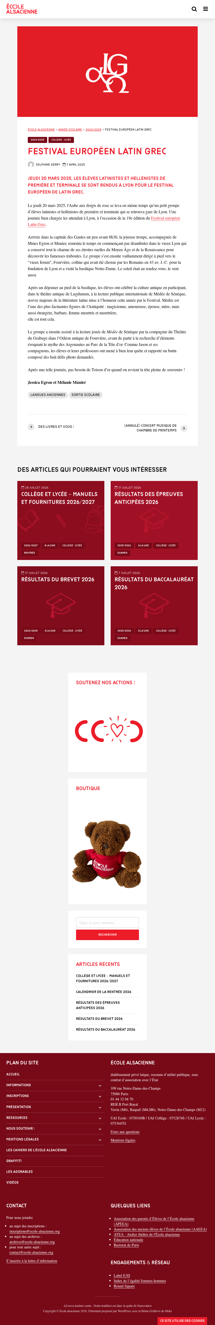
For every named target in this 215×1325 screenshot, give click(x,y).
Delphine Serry (47, 164)
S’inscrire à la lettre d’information (31, 1260)
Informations (18, 1085)
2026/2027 (30, 545)
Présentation (18, 1107)
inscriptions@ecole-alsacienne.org (34, 1231)
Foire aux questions (125, 1131)
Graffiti (14, 1161)
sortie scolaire (86, 395)
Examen (122, 553)
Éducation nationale (128, 1239)
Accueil (13, 1074)
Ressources (17, 1118)
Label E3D (122, 1275)
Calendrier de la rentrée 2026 (103, 992)
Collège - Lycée (61, 140)
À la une (50, 545)
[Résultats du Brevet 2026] (60, 605)
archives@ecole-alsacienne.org (32, 1241)
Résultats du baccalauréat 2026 (154, 583)
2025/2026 (124, 545)
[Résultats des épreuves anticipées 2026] (154, 520)
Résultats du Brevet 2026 (57, 580)
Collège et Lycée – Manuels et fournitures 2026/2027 (59, 498)
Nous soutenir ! (20, 1128)
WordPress (124, 1311)
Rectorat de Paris (126, 1244)
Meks (168, 1311)
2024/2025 (37, 140)
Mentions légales (22, 1139)
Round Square (124, 1285)
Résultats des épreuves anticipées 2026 (149, 498)
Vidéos (12, 1182)
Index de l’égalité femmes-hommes (140, 1280)
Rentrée (29, 553)
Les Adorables (19, 1172)
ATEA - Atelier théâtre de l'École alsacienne (147, 1234)
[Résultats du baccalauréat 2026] (154, 605)
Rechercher (107, 934)
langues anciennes (47, 395)
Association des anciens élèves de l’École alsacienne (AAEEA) (160, 1229)
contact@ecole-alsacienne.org (31, 1252)
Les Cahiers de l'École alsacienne (36, 1150)
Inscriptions (17, 1096)
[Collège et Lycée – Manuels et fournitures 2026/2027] (60, 520)
